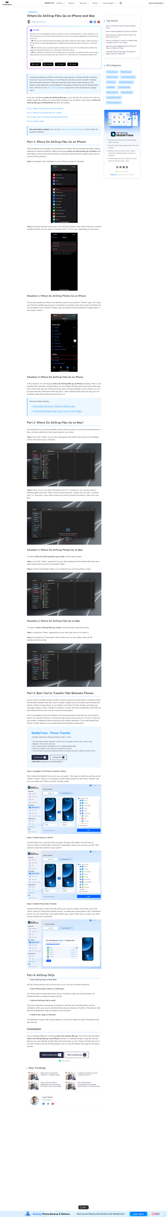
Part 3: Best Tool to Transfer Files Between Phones (47, 117)
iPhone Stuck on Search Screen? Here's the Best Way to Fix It (121, 36)
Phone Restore (112, 72)
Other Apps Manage (126, 82)
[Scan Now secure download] (124, 167)
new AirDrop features (56, 87)
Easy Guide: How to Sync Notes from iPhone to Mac (54, 406)
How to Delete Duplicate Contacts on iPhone (121, 31)
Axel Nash (42, 22)
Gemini (61, 64)
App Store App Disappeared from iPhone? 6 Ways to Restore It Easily (121, 47)
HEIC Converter (112, 92)
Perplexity (49, 64)
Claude (74, 64)
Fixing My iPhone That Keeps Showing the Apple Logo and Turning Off (120, 53)
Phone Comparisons (113, 102)
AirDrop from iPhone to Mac (72, 129)
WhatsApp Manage (128, 77)
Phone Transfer (112, 77)
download (38, 757)
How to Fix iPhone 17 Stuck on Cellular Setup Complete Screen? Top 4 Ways (121, 41)
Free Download (49, 1055)
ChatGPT (36, 64)
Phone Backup (126, 72)
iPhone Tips (33, 12)
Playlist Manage (127, 92)
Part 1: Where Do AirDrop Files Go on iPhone (45, 108)
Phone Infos (111, 82)
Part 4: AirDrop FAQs (35, 121)
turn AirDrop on (49, 80)
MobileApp (110, 87)
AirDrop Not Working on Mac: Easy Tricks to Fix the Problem (57, 411)
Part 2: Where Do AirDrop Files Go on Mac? (44, 113)
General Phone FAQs (114, 97)
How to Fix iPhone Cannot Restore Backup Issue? (121, 27)
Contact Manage (124, 87)
